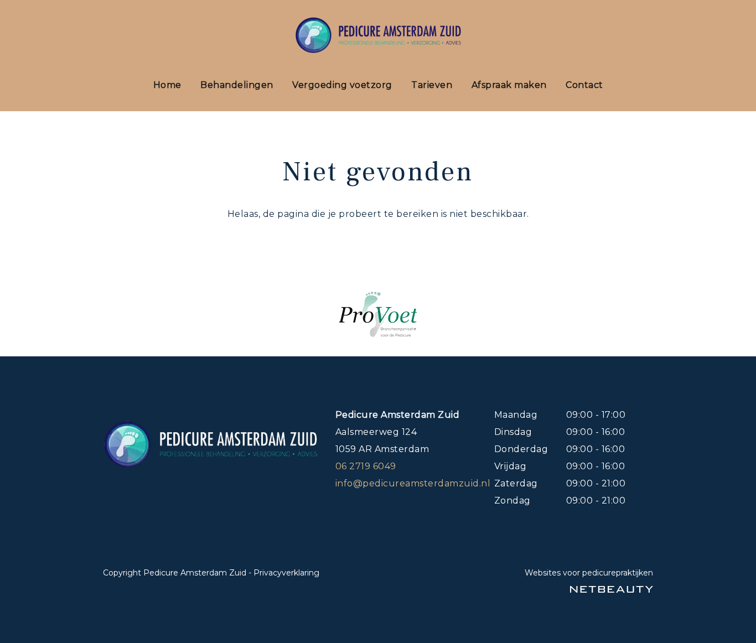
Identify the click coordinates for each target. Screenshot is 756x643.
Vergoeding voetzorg (342, 85)
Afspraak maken (509, 85)
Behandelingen (236, 85)
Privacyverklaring (286, 573)
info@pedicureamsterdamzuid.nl (413, 483)
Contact (584, 85)
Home (167, 85)
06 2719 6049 (365, 466)
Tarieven (431, 85)
